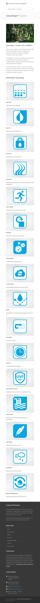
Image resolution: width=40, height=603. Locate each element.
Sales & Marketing (11, 540)
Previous (8, 33)
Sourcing (9, 537)
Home (8, 529)
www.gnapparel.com (18, 589)
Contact (9, 543)
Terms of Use (10, 546)
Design (9, 535)
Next (32, 33)
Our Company (10, 532)
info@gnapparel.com (16, 586)
